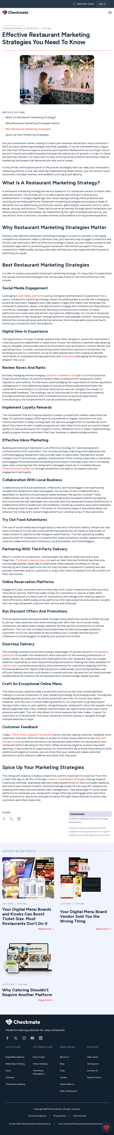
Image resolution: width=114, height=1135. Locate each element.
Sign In (102, 4)
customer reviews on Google (63, 375)
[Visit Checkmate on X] (16, 1038)
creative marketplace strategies (66, 779)
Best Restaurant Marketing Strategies (28, 129)
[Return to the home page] (15, 12)
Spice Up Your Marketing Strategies (27, 134)
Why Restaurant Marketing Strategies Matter (32, 123)
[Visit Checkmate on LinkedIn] (40, 1038)
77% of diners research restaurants (32, 734)
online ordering (11, 665)
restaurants (68, 356)
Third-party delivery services (32, 560)
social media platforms (30, 295)
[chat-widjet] (106, 1127)
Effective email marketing (18, 468)
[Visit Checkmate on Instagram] (24, 1038)
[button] (110, 12)
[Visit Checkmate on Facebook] (7, 1038)
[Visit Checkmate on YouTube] (32, 1038)
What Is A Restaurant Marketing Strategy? (30, 117)
